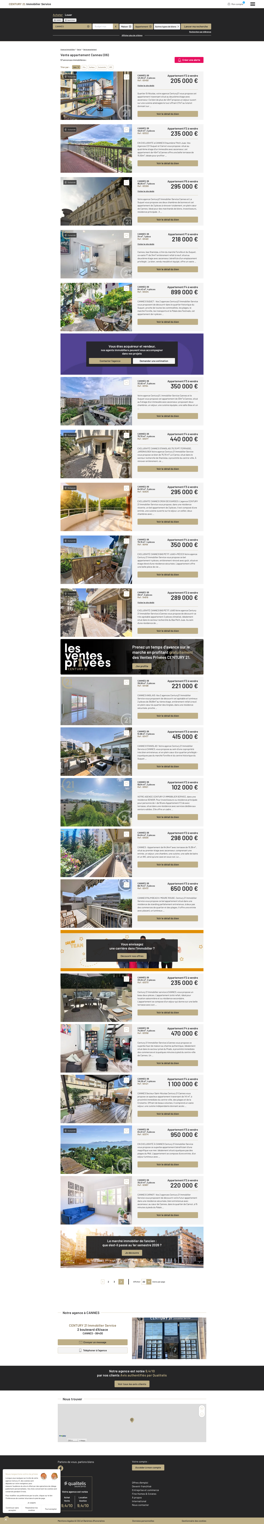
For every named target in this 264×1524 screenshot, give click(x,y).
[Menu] (252, 4)
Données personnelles (143, 1520)
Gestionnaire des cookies (194, 1520)
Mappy (83, 1440)
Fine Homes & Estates (144, 1493)
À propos (137, 1497)
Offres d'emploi (140, 1482)
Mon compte (237, 4)
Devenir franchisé (141, 1486)
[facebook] (60, 1468)
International (139, 1501)
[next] (121, 1282)
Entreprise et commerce (145, 1490)
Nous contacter (140, 1504)
